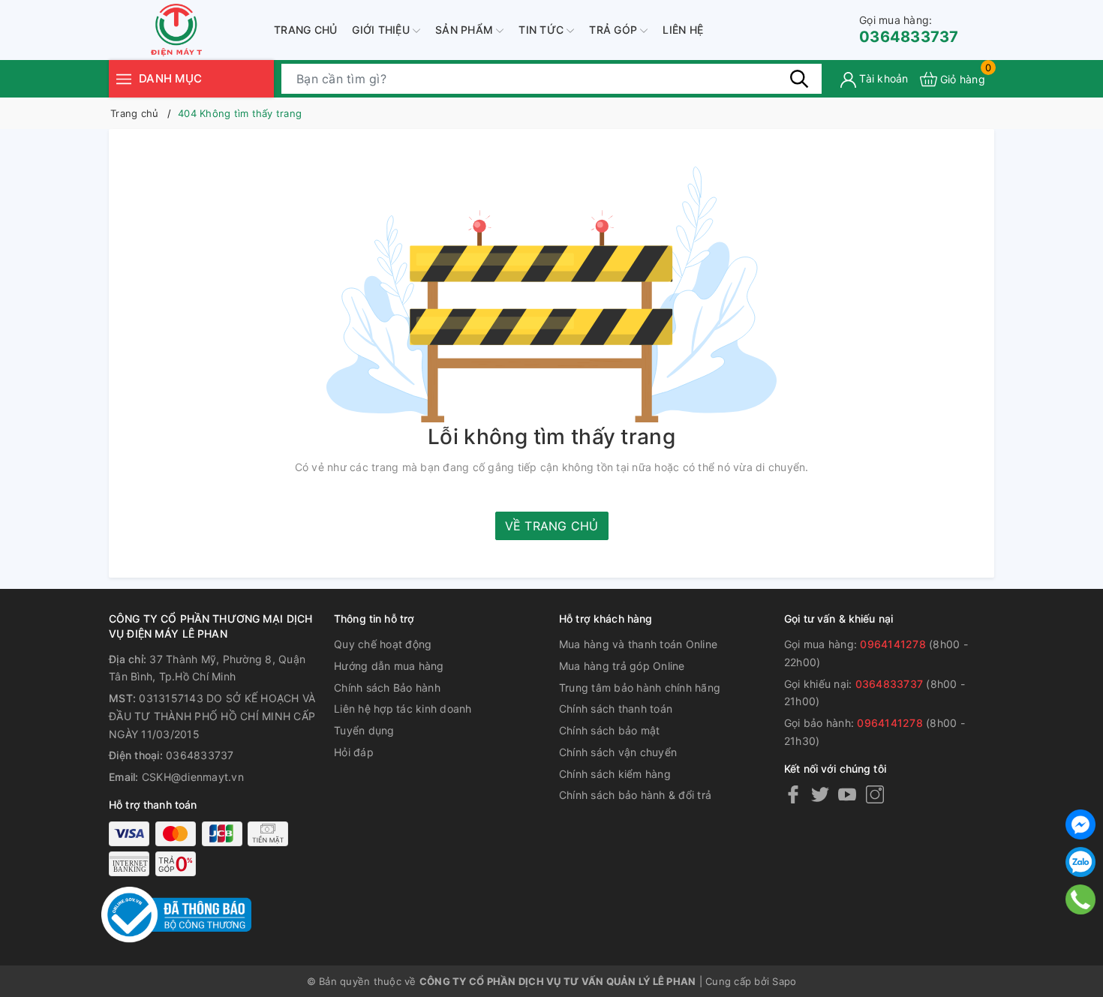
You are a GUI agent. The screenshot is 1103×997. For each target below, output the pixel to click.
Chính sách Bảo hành (387, 687)
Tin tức (542, 29)
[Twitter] (820, 794)
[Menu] (123, 78)
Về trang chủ (552, 525)
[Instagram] (875, 794)
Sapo (784, 981)
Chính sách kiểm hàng (615, 773)
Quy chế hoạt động (382, 644)
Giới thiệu (382, 29)
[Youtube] (847, 794)
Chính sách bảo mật (609, 730)
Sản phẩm (465, 29)
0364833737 (909, 30)
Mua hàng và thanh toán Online (638, 644)
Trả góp (614, 29)
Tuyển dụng (364, 730)
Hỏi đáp (354, 752)
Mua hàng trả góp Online (622, 665)
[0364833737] (1080, 899)
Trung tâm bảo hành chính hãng (639, 687)
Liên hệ (683, 29)
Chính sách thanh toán (615, 708)
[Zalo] (1080, 862)
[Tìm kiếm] (799, 79)
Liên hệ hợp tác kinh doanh (403, 708)
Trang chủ (305, 29)
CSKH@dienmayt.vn (193, 776)
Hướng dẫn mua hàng (389, 665)
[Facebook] (793, 794)
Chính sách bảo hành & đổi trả (635, 794)
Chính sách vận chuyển (618, 752)
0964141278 (893, 644)
